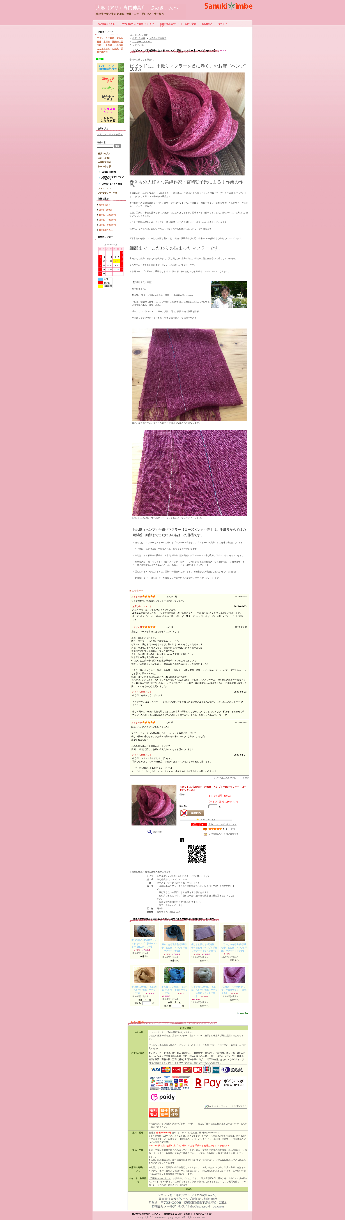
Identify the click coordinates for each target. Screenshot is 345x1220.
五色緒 (109, 45)
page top (244, 1013)
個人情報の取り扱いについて (146, 1213)
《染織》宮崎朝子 (109, 172)
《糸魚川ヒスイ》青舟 (111, 183)
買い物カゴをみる (106, 23)
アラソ (100, 38)
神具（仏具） (104, 153)
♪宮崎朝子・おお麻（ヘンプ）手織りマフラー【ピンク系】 (234, 990)
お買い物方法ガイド (169, 23)
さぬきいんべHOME (139, 35)
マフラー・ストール (142, 41)
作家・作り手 (104, 166)
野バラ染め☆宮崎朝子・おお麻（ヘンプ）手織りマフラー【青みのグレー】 (144, 943)
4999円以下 (104, 205)
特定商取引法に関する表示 (177, 1213)
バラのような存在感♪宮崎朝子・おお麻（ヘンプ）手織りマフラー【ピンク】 (234, 947)
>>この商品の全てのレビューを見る (231, 778)
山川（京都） (104, 158)
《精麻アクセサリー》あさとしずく (112, 177)
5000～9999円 (106, 210)
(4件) (232, 829)
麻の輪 (119, 38)
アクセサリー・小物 (107, 192)
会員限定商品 (104, 162)
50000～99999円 (107, 225)
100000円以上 (106, 230)
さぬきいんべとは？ (203, 1213)
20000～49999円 (107, 220)
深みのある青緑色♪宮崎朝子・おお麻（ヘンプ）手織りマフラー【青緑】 (174, 947)
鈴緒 (99, 41)
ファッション (104, 188)
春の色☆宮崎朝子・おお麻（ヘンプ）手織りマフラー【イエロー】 (144, 990)
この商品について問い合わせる (223, 833)
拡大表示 (157, 831)
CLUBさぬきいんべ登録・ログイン (137, 23)
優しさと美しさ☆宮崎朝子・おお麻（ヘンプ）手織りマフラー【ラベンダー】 (204, 947)
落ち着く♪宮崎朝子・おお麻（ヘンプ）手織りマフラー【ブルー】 (174, 990)
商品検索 (101, 142)
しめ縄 (115, 48)
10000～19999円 (107, 215)
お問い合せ (190, 23)
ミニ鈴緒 (110, 38)
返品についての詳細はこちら (222, 824)
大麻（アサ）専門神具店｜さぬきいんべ (137, 7)
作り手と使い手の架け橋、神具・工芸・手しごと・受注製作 (130, 13)
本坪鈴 (107, 41)
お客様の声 (207, 23)
